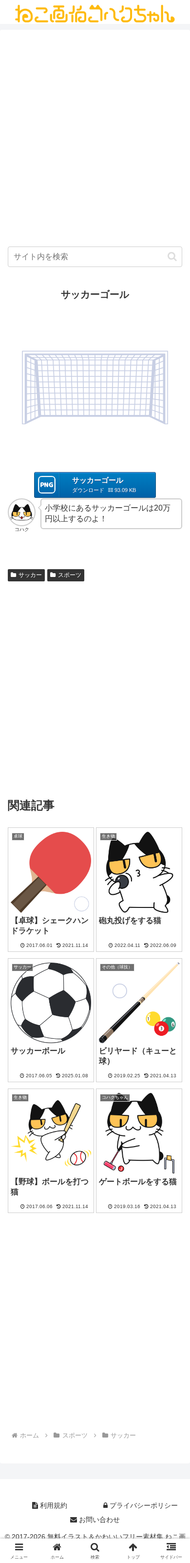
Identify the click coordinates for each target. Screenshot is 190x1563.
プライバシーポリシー (143, 1505)
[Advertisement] (95, 140)
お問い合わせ (98, 1519)
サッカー (30, 575)
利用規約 (52, 1505)
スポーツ (69, 575)
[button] (172, 256)
